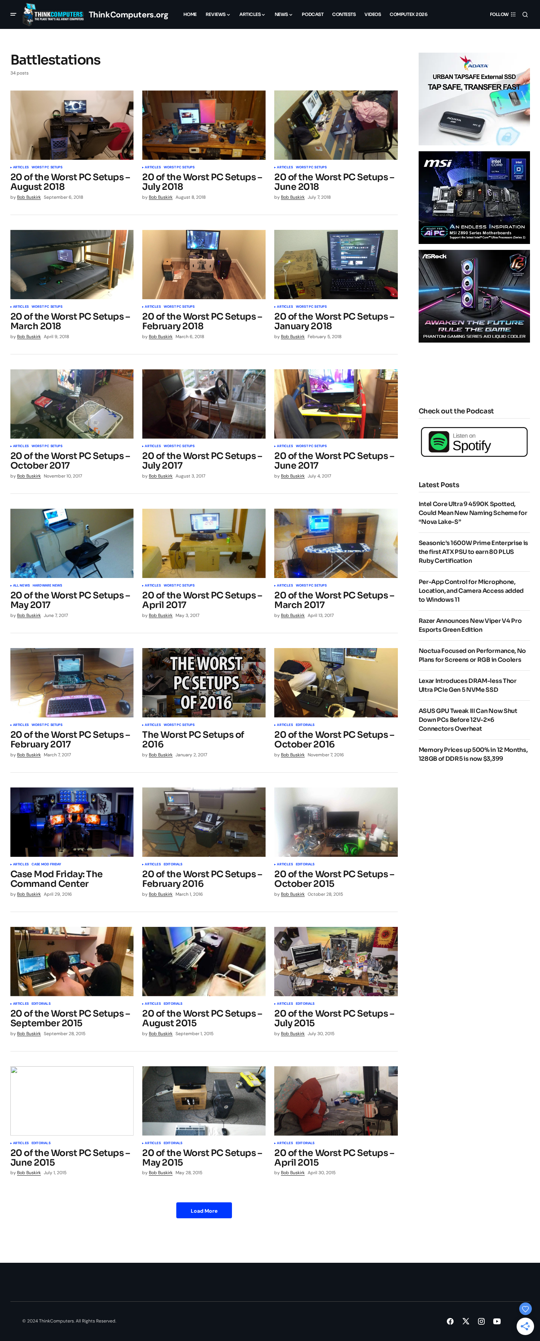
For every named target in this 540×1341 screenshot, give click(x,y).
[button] (13, 14)
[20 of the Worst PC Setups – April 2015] (335, 1101)
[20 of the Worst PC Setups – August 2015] (203, 961)
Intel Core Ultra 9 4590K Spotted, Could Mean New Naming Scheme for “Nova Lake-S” (473, 513)
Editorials (305, 725)
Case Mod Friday (47, 864)
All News (21, 586)
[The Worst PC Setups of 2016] (203, 682)
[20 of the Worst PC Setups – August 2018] (72, 125)
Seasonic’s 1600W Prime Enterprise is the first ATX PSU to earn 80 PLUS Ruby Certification (473, 552)
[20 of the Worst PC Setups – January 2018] (335, 264)
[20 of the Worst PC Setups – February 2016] (203, 822)
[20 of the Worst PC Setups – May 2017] (72, 543)
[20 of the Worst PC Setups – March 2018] (72, 264)
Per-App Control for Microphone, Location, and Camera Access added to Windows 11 (471, 591)
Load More (204, 1211)
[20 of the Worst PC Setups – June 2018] (335, 125)
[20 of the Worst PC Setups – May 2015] (203, 1101)
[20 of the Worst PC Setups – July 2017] (203, 404)
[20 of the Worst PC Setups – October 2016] (335, 682)
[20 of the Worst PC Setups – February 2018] (203, 264)
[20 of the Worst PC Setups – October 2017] (72, 404)
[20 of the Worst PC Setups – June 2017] (335, 404)
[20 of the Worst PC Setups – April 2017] (203, 543)
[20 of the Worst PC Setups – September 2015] (72, 961)
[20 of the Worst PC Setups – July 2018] (203, 125)
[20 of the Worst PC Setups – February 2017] (72, 682)
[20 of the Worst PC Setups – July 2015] (335, 961)
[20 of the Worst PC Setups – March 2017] (335, 543)
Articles (21, 167)
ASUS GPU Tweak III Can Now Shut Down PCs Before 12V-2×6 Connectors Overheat (468, 720)
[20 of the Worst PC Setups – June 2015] (72, 1101)
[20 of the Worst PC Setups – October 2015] (335, 822)
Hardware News (47, 586)
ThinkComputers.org (128, 14)
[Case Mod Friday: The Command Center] (72, 822)
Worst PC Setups (47, 167)
